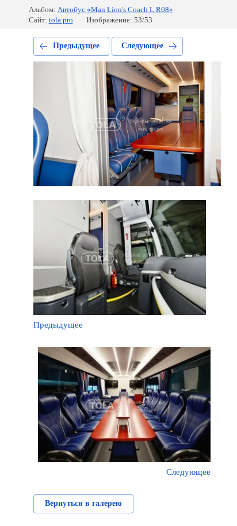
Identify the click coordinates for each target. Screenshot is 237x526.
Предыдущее (76, 45)
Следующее (142, 45)
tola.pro (61, 20)
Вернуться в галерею (83, 503)
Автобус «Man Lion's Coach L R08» (115, 9)
